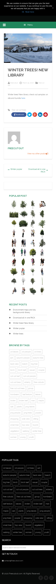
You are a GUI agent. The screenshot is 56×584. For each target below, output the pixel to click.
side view (26, 419)
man (33, 401)
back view (14, 364)
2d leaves (14, 352)
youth (31, 437)
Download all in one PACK (36, 170)
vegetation (14, 431)
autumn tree (38, 358)
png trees (28, 413)
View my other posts (36, 153)
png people (15, 413)
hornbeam (14, 394)
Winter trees (18, 334)
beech (24, 364)
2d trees (37, 352)
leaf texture (27, 394)
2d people (26, 352)
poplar (38, 413)
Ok (23, 12)
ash (11, 358)
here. (23, 98)
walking (26, 431)
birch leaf (22, 370)
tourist (35, 425)
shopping (14, 419)
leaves (38, 394)
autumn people (23, 358)
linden (12, 401)
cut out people (29, 376)
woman (13, 437)
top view (25, 425)
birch (12, 370)
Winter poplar (16, 169)
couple (41, 370)
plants (19, 407)
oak (11, 407)
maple (41, 401)
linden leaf (23, 401)
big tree (34, 364)
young (23, 437)
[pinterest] (46, 578)
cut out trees (15, 382)
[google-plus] (51, 578)
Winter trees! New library (23, 323)
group (30, 388)
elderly (27, 382)
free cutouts (39, 382)
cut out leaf (15, 376)
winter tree (36, 431)
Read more (29, 12)
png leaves (30, 407)
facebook (19, 114)
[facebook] (40, 578)
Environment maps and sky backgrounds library (24, 311)
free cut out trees (19, 110)
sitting (35, 419)
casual (32, 370)
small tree (14, 425)
